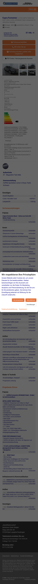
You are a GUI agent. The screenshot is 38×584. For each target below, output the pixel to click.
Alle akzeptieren (18, 300)
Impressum (23, 309)
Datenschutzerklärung (9, 309)
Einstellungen (31, 304)
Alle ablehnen (31, 300)
